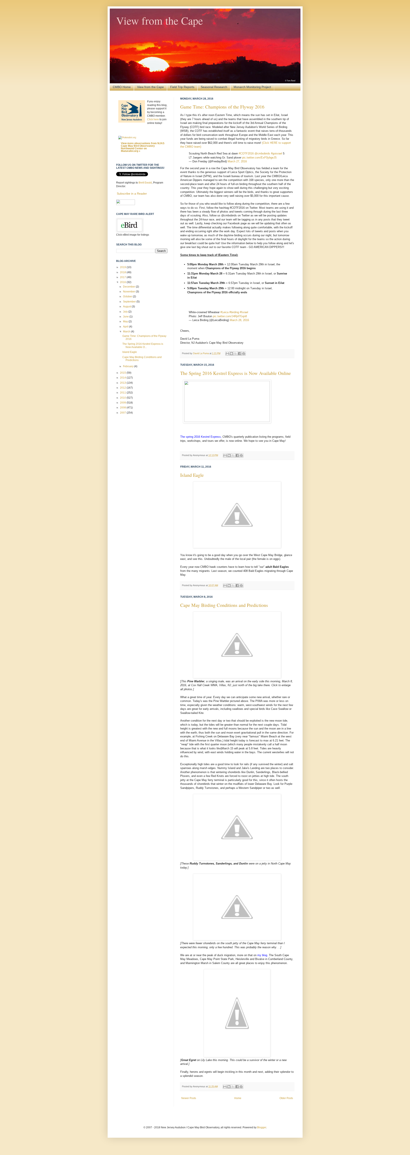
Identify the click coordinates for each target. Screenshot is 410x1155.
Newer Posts (188, 1098)
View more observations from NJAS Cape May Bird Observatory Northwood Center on (142, 147)
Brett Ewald (145, 182)
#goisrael (276, 153)
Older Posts (286, 1098)
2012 (123, 387)
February (128, 366)
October (128, 296)
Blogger (261, 1127)
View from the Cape (159, 20)
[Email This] (227, 353)
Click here (153, 119)
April (126, 326)
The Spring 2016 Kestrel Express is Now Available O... (142, 345)
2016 (123, 282)
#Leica (224, 312)
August (127, 306)
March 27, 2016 (237, 161)
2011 (123, 392)
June (126, 316)
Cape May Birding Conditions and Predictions (224, 605)
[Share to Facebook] (239, 353)
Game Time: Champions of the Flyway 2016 (222, 107)
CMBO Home (122, 87)
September (129, 301)
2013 (123, 382)
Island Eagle (192, 475)
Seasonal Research (214, 87)
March (127, 331)
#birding (234, 312)
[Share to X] (235, 353)
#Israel (244, 312)
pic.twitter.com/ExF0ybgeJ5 (259, 157)
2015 (123, 372)
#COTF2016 (246, 153)
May (126, 321)
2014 (123, 377)
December (129, 286)
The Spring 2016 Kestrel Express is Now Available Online (235, 373)
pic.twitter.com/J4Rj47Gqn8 (230, 316)
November (129, 291)
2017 (123, 277)
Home (237, 1098)
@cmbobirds (262, 153)
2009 (123, 402)
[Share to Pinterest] (244, 353)
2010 (123, 397)
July (125, 311)
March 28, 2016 (239, 320)
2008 (123, 407)
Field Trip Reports (182, 87)
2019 (123, 267)
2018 (123, 272)
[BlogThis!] (231, 353)
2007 (123, 412)
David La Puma (201, 353)
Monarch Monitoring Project (252, 87)
